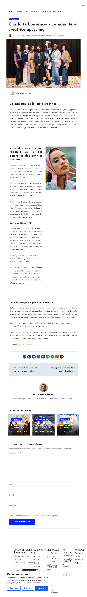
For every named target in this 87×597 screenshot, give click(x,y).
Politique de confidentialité (53, 557)
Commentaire (15, 453)
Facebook (79, 553)
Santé (36, 560)
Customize (14, 588)
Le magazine (68, 556)
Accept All (41, 588)
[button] (83, 5)
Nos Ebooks (52, 553)
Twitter (77, 556)
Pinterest (78, 563)
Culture (37, 566)
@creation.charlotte (25, 345)
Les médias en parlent (67, 560)
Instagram (79, 560)
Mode (36, 553)
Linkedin (78, 566)
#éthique (49, 35)
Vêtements (13, 19)
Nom (11, 485)
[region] (27, 582)
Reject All (27, 588)
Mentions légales (54, 562)
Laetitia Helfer (20, 35)
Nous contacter (67, 565)
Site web (12, 505)
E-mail (12, 495)
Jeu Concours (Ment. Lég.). (52, 566)
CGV (49, 570)
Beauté (37, 556)
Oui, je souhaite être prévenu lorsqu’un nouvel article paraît (34, 516)
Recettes (37, 563)
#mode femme (59, 35)
